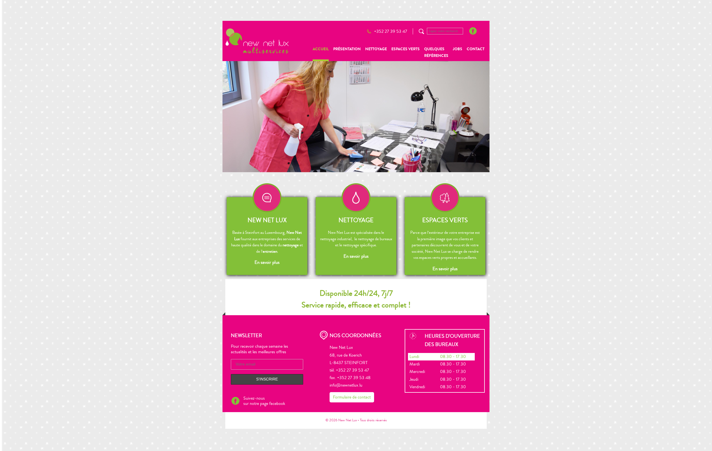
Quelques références (436, 52)
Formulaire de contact (352, 397)
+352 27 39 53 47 (390, 31)
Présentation (347, 49)
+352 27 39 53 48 (353, 378)
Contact (475, 49)
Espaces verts (405, 49)
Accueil (321, 49)
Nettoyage (376, 49)
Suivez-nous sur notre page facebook (264, 401)
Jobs (457, 49)
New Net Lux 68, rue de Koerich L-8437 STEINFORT (349, 354)
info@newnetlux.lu (346, 385)
